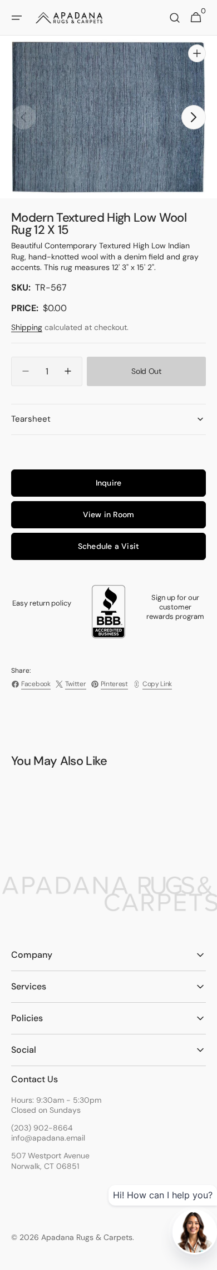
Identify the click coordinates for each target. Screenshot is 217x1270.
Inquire (108, 483)
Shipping (26, 327)
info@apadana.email (48, 1138)
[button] (16, 18)
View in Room (109, 514)
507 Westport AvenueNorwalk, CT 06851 (50, 1161)
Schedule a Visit (108, 546)
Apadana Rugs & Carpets (86, 1237)
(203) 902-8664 (42, 1128)
